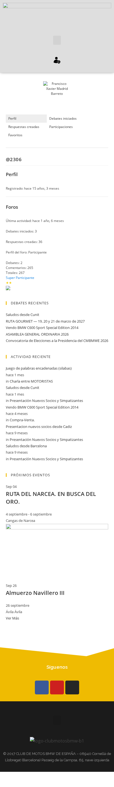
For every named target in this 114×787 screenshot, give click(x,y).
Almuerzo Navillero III (35, 593)
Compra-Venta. (22, 419)
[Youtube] (57, 687)
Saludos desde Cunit (22, 314)
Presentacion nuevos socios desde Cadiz (39, 426)
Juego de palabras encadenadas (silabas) (39, 368)
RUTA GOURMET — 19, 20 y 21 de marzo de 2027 (45, 321)
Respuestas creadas (23, 126)
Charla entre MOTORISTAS (31, 381)
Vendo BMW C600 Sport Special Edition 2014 (42, 327)
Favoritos (15, 135)
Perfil (12, 118)
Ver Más (12, 618)
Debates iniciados (63, 118)
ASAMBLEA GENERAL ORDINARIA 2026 (37, 334)
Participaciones (61, 126)
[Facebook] (42, 687)
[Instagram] (72, 687)
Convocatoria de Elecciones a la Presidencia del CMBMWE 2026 (57, 340)
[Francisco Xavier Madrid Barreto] (57, 97)
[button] (57, 40)
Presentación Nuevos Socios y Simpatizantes (46, 400)
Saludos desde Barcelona (26, 445)
